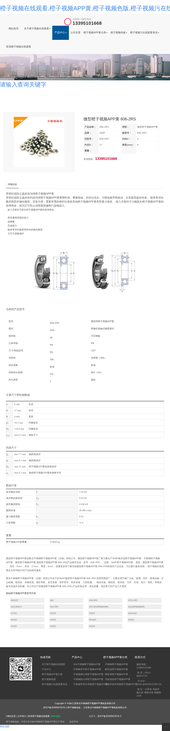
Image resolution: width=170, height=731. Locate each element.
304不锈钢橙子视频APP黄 (86, 664)
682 (52, 600)
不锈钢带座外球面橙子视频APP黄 (90, 684)
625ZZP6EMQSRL (136, 607)
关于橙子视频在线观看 (36, 28)
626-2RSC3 (16, 607)
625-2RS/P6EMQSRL (99, 607)
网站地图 (55, 716)
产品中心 (59, 32)
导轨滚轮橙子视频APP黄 (117, 679)
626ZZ (53, 613)
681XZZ (14, 600)
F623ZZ (92, 620)
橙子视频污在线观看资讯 (144, 32)
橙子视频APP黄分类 (95, 32)
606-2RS (93, 600)
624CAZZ (132, 613)
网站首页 (14, 28)
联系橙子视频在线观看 (18, 46)
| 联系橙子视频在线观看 (38, 716)
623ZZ (131, 620)
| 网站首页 (11, 716)
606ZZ (53, 626)
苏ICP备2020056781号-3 (109, 716)
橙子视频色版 (118, 32)
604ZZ (92, 626)
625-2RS (54, 607)
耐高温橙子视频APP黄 (116, 669)
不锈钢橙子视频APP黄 (116, 664)
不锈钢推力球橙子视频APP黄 (88, 679)
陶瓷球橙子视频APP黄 (116, 674)
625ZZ (92, 613)
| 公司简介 (21, 716)
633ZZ (53, 620)
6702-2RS (132, 600)
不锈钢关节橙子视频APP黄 (87, 669)
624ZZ (14, 620)
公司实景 (76, 32)
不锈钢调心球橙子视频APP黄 (88, 674)
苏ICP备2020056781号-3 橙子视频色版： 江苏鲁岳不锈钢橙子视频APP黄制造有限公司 (85, 707)
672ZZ (14, 613)
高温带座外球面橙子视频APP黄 (121, 684)
